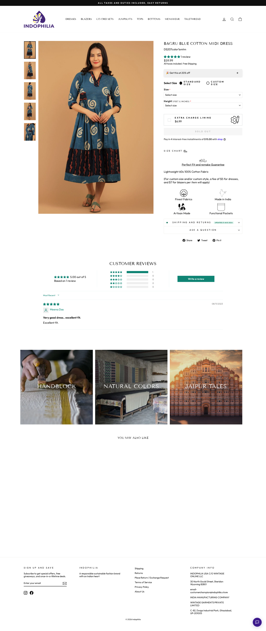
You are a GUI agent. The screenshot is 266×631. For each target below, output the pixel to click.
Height (176, 101)
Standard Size (192, 83)
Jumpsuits (125, 19)
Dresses (70, 19)
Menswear (172, 19)
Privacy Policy (142, 586)
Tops (140, 19)
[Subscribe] (65, 583)
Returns (139, 573)
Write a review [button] (196, 278)
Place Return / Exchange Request (152, 577)
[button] (172, 56)
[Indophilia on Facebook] (31, 593)
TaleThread (192, 19)
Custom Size (217, 83)
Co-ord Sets (104, 19)
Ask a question (203, 230)
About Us (139, 591)
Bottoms (154, 19)
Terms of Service (143, 582)
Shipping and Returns (202, 222)
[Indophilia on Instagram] (25, 593)
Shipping (139, 568)
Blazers (86, 19)
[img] (51, 304)
